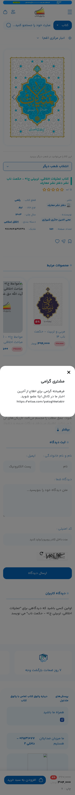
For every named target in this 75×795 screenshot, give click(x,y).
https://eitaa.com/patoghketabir (41, 401)
